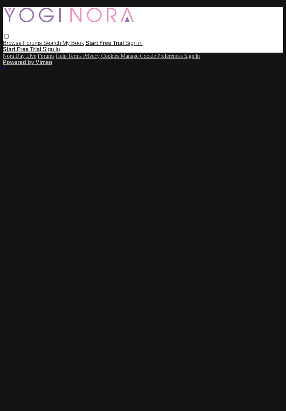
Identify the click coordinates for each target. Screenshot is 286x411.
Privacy (92, 56)
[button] (6, 36)
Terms (75, 56)
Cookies (111, 56)
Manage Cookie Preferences (152, 56)
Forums (33, 43)
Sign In (51, 49)
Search (52, 43)
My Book (73, 43)
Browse (13, 43)
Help (62, 56)
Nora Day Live (19, 56)
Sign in (134, 43)
